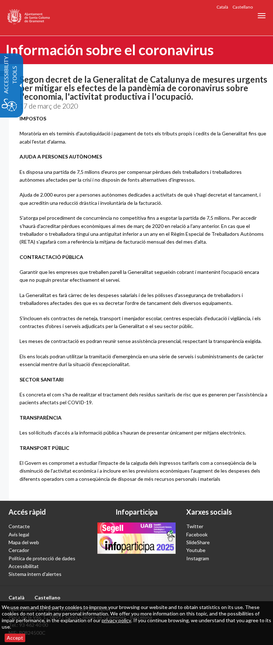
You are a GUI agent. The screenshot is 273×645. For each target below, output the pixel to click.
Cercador (19, 550)
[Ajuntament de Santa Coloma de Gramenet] (29, 18)
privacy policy (116, 620)
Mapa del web (24, 542)
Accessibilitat (24, 566)
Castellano (242, 7)
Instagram (197, 558)
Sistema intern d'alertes (35, 574)
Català (222, 7)
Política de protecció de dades (42, 558)
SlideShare (198, 542)
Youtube (195, 550)
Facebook (197, 534)
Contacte (19, 526)
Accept (15, 638)
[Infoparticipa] (136, 538)
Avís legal (19, 534)
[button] (262, 15)
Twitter (194, 526)
